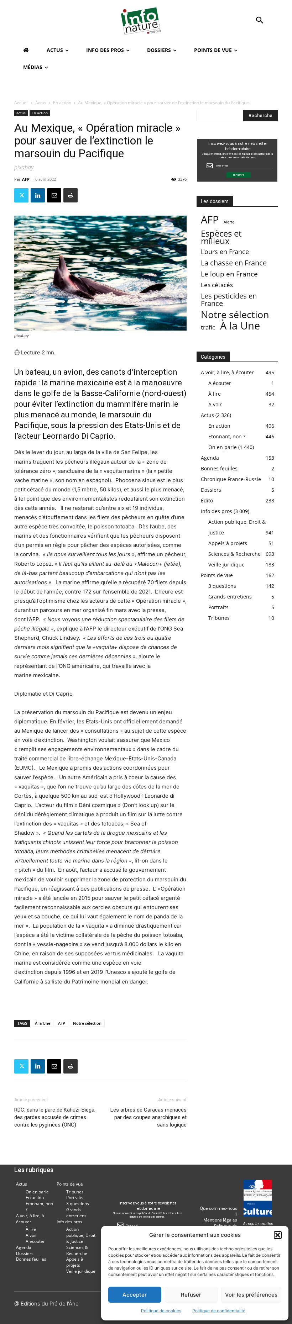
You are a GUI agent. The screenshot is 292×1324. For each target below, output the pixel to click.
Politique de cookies (161, 1310)
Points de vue (217, 575)
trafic (208, 327)
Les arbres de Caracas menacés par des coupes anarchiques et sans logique (148, 1117)
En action (62, 103)
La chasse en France (234, 263)
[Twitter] (21, 195)
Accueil (21, 103)
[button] (277, 1235)
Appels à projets (227, 543)
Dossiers (211, 489)
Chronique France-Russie (231, 479)
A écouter (219, 383)
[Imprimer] (70, 195)
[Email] (54, 195)
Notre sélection (87, 1023)
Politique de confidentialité (218, 1310)
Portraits (218, 607)
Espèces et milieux (221, 237)
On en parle (222, 447)
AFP (26, 179)
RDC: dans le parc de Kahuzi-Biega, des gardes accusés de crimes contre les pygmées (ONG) (54, 1117)
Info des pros (216, 511)
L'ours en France (225, 251)
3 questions (222, 585)
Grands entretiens (230, 596)
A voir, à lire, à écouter (227, 372)
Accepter (134, 1294)
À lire (214, 393)
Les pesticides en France (229, 299)
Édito (207, 500)
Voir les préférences (251, 1294)
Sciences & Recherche (234, 553)
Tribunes (219, 617)
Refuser (191, 1294)
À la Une (42, 1023)
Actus (40, 103)
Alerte (229, 222)
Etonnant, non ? (226, 436)
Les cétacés (217, 285)
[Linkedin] (38, 195)
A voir (215, 404)
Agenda (210, 457)
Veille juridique (226, 564)
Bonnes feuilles (219, 468)
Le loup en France (229, 274)
